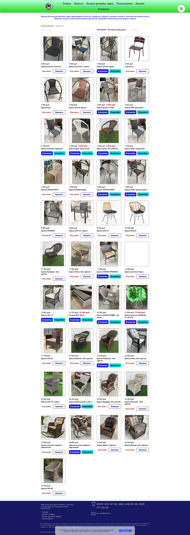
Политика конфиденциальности (50, 532)
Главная (45, 512)
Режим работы (47, 519)
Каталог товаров (48, 514)
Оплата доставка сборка (51, 516)
